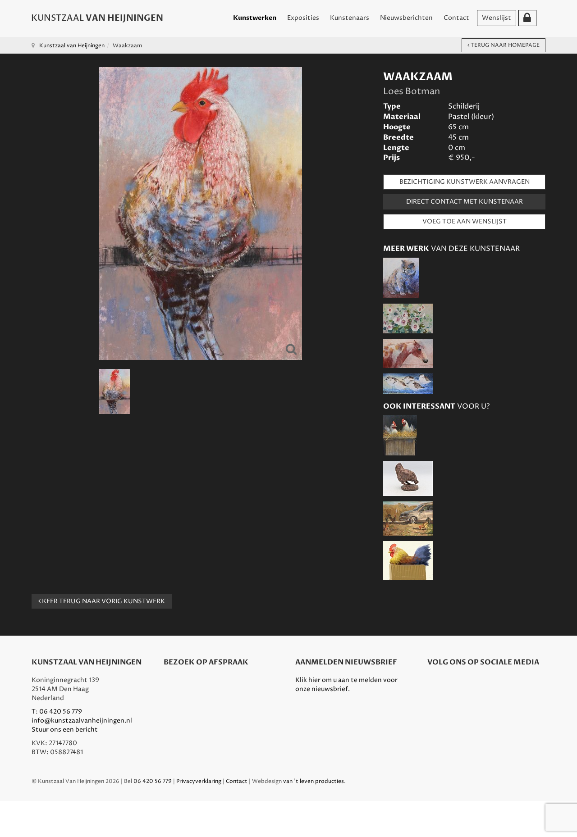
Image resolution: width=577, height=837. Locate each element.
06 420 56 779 (60, 711)
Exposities (303, 18)
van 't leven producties (313, 781)
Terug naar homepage (504, 45)
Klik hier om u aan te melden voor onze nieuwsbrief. (346, 684)
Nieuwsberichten (406, 18)
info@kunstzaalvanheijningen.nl (82, 720)
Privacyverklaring (198, 781)
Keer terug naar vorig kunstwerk (103, 601)
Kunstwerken (254, 18)
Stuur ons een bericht (65, 729)
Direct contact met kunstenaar (464, 201)
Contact (456, 18)
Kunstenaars (349, 18)
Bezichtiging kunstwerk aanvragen (464, 181)
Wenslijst (496, 18)
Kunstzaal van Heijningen (72, 46)
